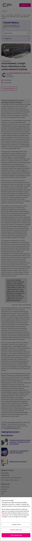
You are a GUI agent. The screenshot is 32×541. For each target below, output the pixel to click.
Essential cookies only (16, 530)
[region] (16, 519)
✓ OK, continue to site (16, 535)
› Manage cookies (16, 524)
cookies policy (5, 515)
